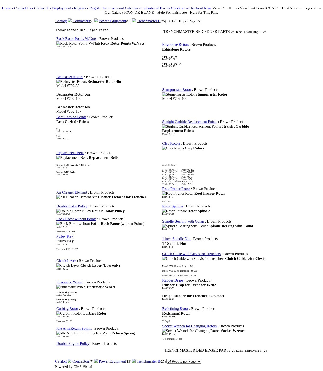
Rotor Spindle (172, 206)
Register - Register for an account (99, 8)
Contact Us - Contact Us (32, 8)
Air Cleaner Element (71, 192)
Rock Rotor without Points (76, 219)
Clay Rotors (171, 143)
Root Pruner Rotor (176, 189)
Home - (8, 8)
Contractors (81, 21)
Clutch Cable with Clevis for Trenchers (191, 254)
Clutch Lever (66, 261)
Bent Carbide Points (71, 117)
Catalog (61, 21)
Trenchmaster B (149, 21)
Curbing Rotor (67, 309)
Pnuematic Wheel (69, 282)
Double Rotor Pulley (71, 206)
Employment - (63, 8)
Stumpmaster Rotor (176, 90)
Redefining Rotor (175, 309)
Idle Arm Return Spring (74, 328)
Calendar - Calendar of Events (147, 8)
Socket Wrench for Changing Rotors (189, 326)
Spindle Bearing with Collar (183, 221)
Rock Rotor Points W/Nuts (76, 39)
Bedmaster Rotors (69, 77)
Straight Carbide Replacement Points (189, 122)
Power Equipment (112, 21)
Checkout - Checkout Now (191, 8)
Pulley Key (64, 236)
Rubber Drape (172, 280)
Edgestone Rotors (175, 44)
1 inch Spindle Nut (176, 239)
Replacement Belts (70, 153)
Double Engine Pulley (72, 343)
